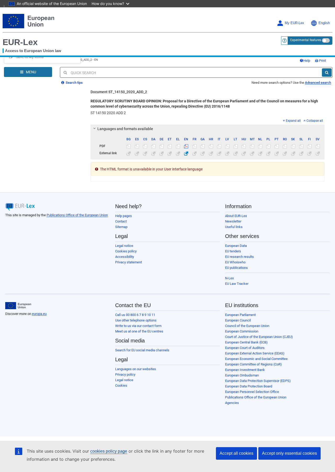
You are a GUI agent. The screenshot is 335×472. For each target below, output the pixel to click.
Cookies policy (126, 251)
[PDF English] (186, 146)
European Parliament (240, 315)
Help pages (123, 216)
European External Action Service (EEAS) (254, 353)
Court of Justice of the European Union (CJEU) (259, 337)
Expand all (293, 121)
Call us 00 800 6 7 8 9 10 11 (135, 315)
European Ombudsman (242, 375)
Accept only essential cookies (289, 453)
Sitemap (121, 227)
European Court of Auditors (245, 348)
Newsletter (233, 221)
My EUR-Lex (294, 23)
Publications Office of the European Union (77, 215)
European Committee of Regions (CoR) (253, 364)
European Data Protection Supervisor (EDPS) (258, 381)
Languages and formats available (125, 129)
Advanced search (318, 83)
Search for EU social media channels (142, 350)
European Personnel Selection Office (252, 392)
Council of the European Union (247, 326)
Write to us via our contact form (138, 326)
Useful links (234, 227)
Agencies (232, 403)
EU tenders (233, 251)
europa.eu (39, 314)
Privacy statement (128, 262)
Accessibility (124, 257)
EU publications (236, 268)
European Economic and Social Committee (256, 359)
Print (322, 61)
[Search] (327, 72)
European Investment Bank (245, 370)
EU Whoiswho (235, 262)
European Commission (241, 331)
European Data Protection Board (248, 386)
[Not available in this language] (128, 146)
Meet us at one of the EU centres (139, 331)
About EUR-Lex (236, 216)
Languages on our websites (135, 369)
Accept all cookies (236, 453)
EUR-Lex (20, 42)
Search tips (74, 83)
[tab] (207, 129)
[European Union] (18, 305)
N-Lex (229, 278)
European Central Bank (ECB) (246, 342)
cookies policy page (108, 451)
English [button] (324, 23)
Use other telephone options (136, 320)
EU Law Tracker (236, 284)
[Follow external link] (186, 153)
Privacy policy (125, 374)
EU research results (239, 257)
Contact (121, 221)
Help (306, 61)
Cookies (121, 385)
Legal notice (124, 246)
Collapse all (314, 121)
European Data (236, 246)
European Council (238, 320)
